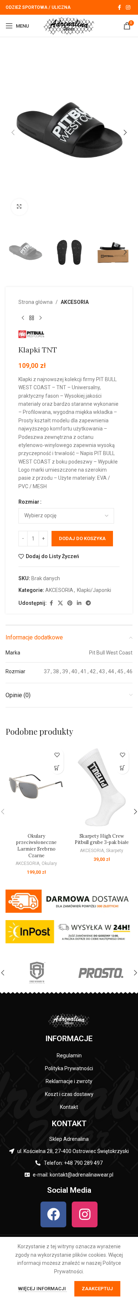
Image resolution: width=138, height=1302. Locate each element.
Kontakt (69, 1107)
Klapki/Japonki (94, 590)
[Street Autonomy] (37, 972)
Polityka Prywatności (69, 1068)
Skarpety (114, 850)
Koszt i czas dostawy (69, 1094)
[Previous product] (22, 317)
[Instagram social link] (128, 8)
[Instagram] (85, 1214)
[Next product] (40, 317)
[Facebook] (53, 1214)
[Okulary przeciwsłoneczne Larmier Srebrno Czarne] (36, 787)
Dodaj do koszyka (82, 538)
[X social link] (60, 603)
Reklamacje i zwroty (69, 1081)
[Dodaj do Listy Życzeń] (57, 754)
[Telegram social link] (88, 603)
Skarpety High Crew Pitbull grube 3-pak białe (102, 839)
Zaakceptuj (97, 1288)
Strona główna (35, 302)
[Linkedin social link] (79, 603)
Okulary (49, 863)
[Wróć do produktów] (31, 317)
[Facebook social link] (119, 8)
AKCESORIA (75, 302)
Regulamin (69, 1055)
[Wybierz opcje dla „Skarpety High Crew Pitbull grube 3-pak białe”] (122, 767)
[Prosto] (100, 972)
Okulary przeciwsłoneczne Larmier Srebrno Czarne (36, 845)
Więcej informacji (42, 1288)
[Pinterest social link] (70, 603)
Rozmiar (28, 502)
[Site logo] (69, 25)
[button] (13, 132)
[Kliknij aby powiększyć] (19, 207)
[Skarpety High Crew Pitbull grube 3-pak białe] (102, 787)
